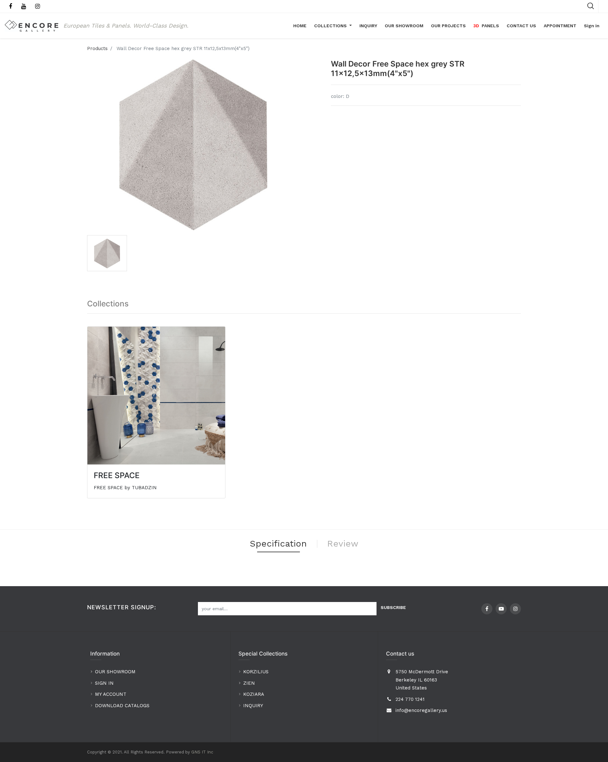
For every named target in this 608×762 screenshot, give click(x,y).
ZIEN (249, 683)
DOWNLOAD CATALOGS (123, 705)
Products (97, 48)
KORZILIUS (256, 672)
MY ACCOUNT (111, 694)
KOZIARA (253, 694)
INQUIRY (253, 705)
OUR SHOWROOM (115, 672)
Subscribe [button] (393, 607)
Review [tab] (342, 543)
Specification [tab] (278, 543)
